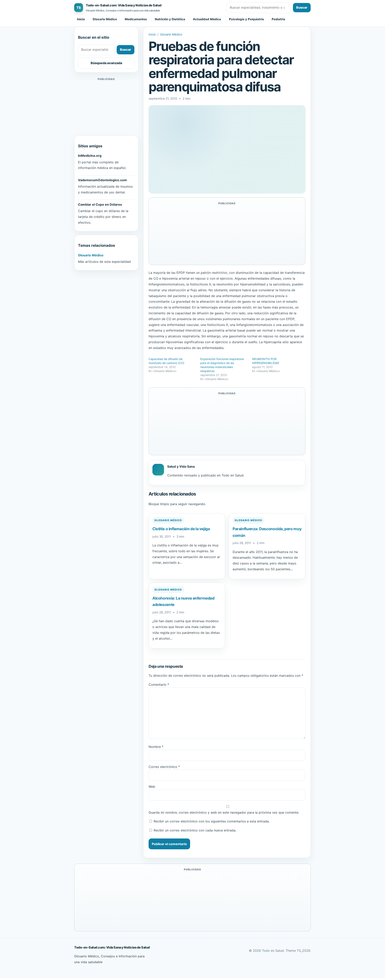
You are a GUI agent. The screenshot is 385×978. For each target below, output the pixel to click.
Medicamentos (136, 19)
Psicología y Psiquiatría (246, 19)
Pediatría (278, 19)
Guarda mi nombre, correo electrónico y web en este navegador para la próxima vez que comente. (224, 812)
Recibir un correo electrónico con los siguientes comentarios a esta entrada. (212, 821)
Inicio (81, 19)
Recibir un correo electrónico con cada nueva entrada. (195, 830)
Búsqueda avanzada (106, 63)
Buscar (301, 7)
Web (152, 787)
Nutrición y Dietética (170, 19)
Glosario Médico (105, 19)
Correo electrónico (164, 767)
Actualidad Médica (207, 19)
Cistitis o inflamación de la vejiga (181, 528)
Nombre (156, 747)
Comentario (159, 685)
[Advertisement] (106, 107)
